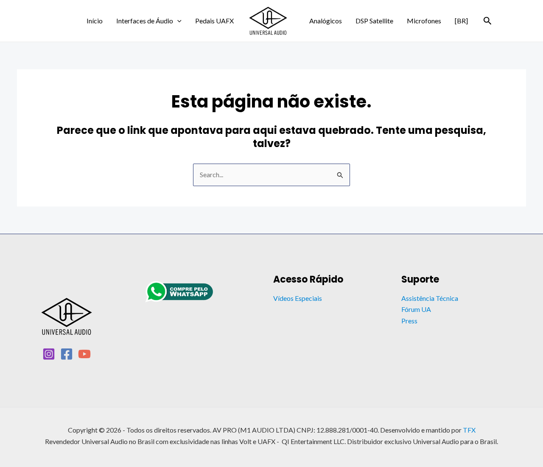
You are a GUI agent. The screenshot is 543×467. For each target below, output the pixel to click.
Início (95, 21)
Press (409, 321)
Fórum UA (416, 309)
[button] (177, 20)
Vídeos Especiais (297, 298)
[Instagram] (48, 354)
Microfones (424, 21)
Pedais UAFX (214, 21)
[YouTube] (84, 354)
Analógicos (325, 21)
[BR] (461, 21)
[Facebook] (66, 354)
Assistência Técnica (429, 298)
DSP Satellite (374, 21)
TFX (469, 430)
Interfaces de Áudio (144, 21)
